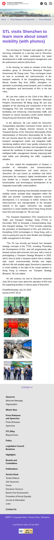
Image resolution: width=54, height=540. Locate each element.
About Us (10, 397)
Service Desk (12, 474)
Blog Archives (12, 435)
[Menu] (50, 3)
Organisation (11, 404)
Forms (8, 485)
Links (8, 504)
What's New (11, 410)
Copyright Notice (20, 517)
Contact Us (11, 509)
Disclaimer (45, 517)
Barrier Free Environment (17, 493)
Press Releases (13, 422)
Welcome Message (14, 401)
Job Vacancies (12, 482)
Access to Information (15, 500)
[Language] (41, 4)
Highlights (11, 455)
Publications (12, 469)
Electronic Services (14, 489)
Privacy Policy (34, 517)
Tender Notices (12, 478)
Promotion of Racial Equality (18, 496)
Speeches (10, 426)
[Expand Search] (45, 4)
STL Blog (10, 431)
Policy (9, 441)
